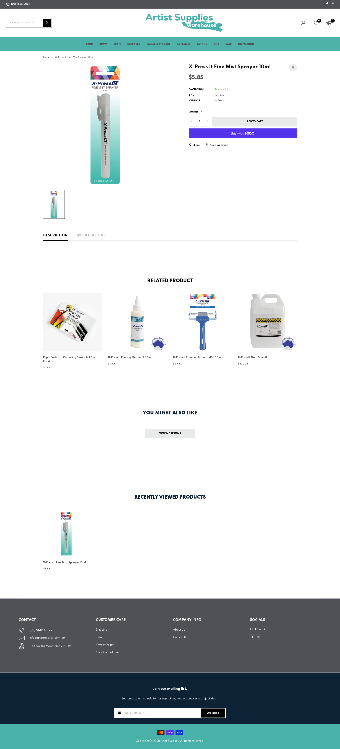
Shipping (101, 629)
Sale (228, 44)
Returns (100, 637)
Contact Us (180, 637)
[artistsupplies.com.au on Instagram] (333, 4)
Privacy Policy (105, 645)
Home (46, 57)
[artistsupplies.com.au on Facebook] (327, 4)
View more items (170, 433)
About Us (179, 629)
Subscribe (213, 713)
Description (55, 235)
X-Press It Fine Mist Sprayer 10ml (64, 562)
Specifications (91, 235)
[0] (316, 24)
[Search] (47, 23)
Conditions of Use (107, 652)
